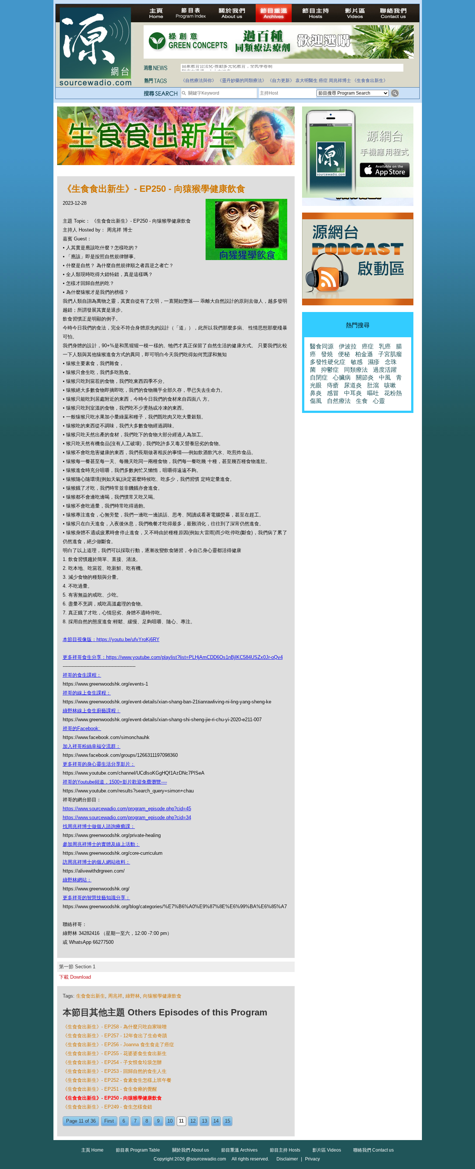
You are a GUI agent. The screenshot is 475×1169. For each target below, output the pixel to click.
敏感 (357, 362)
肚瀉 (373, 385)
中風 (385, 377)
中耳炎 (353, 393)
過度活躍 (385, 370)
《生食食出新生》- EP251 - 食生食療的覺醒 (110, 1089)
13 (204, 1121)
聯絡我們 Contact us (373, 1150)
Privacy (312, 1159)
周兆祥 (115, 996)
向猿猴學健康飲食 (162, 996)
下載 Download (75, 977)
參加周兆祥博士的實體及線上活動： (101, 844)
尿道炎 (353, 385)
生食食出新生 (90, 996)
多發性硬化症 (327, 362)
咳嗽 (390, 385)
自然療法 (339, 401)
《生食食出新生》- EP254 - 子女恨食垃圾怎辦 (112, 1062)
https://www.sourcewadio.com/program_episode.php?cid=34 (127, 817)
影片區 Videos (326, 1150)
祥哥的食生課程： (82, 675)
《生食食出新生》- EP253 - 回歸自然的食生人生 (115, 1071)
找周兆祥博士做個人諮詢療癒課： (99, 826)
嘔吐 (373, 393)
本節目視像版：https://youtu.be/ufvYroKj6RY (111, 639)
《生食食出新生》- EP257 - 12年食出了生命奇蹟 (115, 1035)
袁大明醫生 (306, 80)
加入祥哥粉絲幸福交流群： (92, 746)
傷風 (316, 401)
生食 (362, 401)
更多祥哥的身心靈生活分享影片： (99, 764)
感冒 (333, 393)
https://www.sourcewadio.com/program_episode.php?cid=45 (127, 808)
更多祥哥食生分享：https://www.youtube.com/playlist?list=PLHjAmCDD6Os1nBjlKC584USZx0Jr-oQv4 (173, 657)
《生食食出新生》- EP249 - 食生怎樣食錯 (107, 1107)
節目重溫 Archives (239, 1150)
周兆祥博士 (340, 80)
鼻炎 (316, 393)
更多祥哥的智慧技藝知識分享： (96, 897)
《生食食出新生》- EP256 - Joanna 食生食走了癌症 (118, 1044)
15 (227, 1121)
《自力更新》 (281, 80)
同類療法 (356, 370)
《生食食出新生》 (370, 80)
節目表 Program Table (138, 1150)
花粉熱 (393, 393)
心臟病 (342, 377)
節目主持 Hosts (285, 1150)
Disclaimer (287, 1159)
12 (193, 1121)
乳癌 (385, 346)
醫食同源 (322, 346)
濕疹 (374, 362)
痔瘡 (333, 385)
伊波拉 (348, 346)
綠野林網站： (77, 880)
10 (170, 1121)
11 (181, 1121)
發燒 (327, 354)
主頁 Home (92, 1150)
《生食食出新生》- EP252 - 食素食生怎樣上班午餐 (117, 1080)
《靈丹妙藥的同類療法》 (241, 80)
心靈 (379, 401)
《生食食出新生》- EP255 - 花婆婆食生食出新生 (115, 1053)
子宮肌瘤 (390, 354)
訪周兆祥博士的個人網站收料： (96, 862)
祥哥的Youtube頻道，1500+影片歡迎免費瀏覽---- (115, 782)
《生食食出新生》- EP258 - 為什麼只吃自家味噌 (115, 1027)
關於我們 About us (190, 1150)
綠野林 (132, 996)
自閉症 (319, 377)
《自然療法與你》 (198, 80)
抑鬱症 (330, 370)
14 (216, 1121)
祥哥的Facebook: (82, 728)
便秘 (344, 354)
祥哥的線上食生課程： (87, 693)
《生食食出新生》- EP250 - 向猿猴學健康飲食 (112, 1098)
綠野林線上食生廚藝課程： (92, 710)
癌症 (323, 80)
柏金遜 (364, 354)
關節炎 (365, 377)
